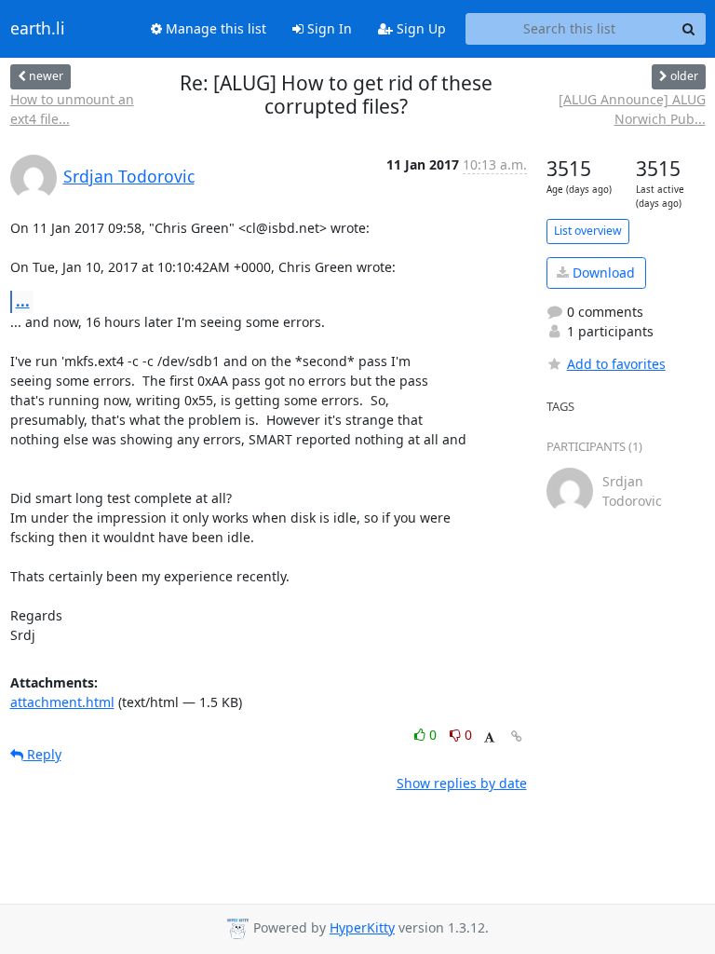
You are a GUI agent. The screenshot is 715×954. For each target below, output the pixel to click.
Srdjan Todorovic (129, 176)
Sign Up (419, 28)
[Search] (689, 29)
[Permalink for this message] (516, 736)
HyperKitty (362, 927)
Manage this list (214, 28)
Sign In (328, 28)
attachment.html (62, 702)
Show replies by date (462, 783)
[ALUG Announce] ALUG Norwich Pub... (632, 109)
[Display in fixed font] (489, 737)
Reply (42, 754)
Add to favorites (616, 364)
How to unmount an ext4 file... (72, 109)
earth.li (37, 29)
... (23, 301)
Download (602, 272)
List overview (588, 230)
